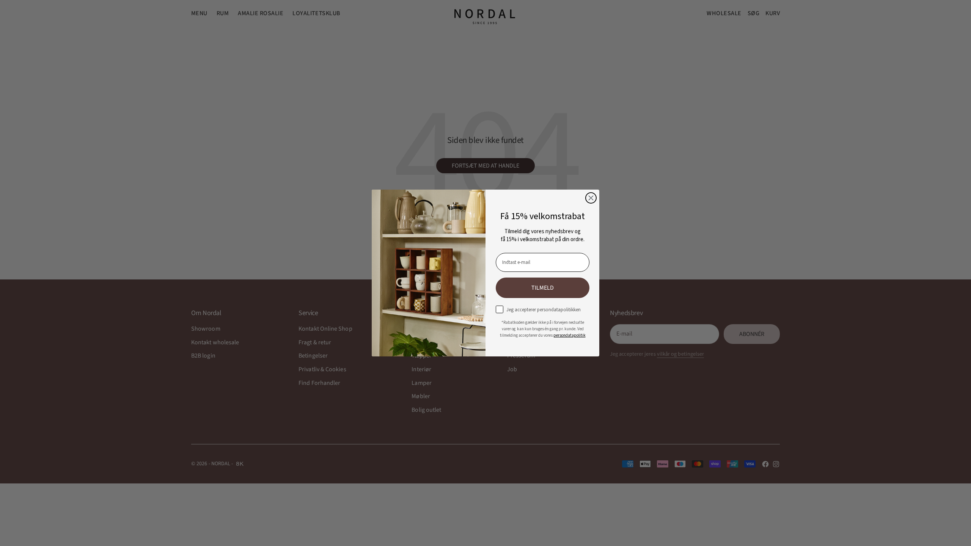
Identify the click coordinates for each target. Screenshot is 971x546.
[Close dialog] (591, 198)
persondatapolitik (569, 335)
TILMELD (542, 288)
